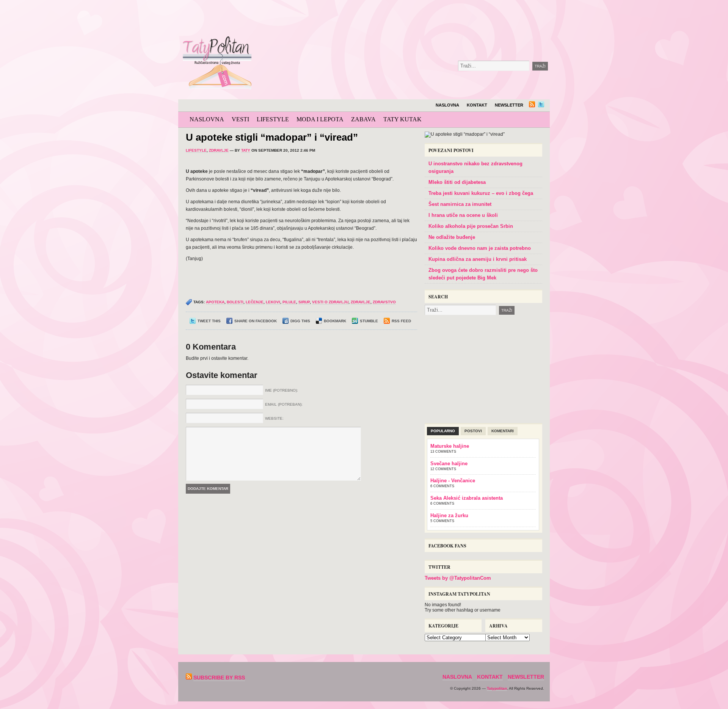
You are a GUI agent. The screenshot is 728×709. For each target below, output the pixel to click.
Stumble (369, 321)
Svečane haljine (449, 463)
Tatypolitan (497, 688)
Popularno (443, 431)
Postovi (473, 431)
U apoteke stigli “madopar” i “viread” (272, 137)
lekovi (273, 302)
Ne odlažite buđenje (451, 237)
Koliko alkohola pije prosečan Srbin (470, 226)
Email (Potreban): (284, 404)
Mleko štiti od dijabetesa (457, 182)
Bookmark (335, 321)
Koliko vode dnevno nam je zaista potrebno (479, 248)
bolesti (235, 302)
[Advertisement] (430, 19)
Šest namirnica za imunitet (459, 204)
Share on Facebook (255, 321)
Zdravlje (219, 150)
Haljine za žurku (449, 515)
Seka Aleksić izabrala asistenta (466, 498)
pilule (289, 302)
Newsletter (509, 105)
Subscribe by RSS (219, 677)
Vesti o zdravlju (330, 302)
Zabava (363, 119)
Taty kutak (402, 119)
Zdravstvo (384, 302)
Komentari (502, 431)
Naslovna (447, 105)
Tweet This (209, 321)
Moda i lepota (320, 119)
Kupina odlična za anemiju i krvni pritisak (477, 259)
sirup (304, 302)
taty (245, 150)
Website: (274, 418)
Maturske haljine (449, 446)
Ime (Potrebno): (281, 390)
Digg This (300, 321)
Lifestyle (273, 119)
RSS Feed (401, 321)
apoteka (215, 302)
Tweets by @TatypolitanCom (458, 578)
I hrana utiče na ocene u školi (463, 215)
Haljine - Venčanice (452, 480)
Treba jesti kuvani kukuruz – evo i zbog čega (480, 193)
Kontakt (477, 105)
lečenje (255, 302)
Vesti (240, 119)
